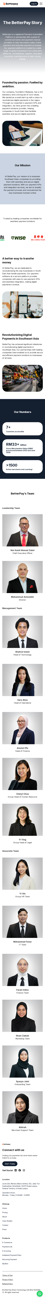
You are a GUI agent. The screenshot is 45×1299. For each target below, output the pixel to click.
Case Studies (7, 1221)
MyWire (5, 1264)
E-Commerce (7, 1242)
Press (4, 1229)
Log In (34, 4)
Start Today (10, 1164)
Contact (5, 1225)
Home (4, 1208)
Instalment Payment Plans (11, 1255)
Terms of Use (7, 1275)
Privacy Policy (7, 1280)
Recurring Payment (9, 1259)
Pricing (5, 1212)
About (4, 1217)
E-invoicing (6, 1251)
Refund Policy (7, 1284)
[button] (40, 3)
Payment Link (7, 1247)
